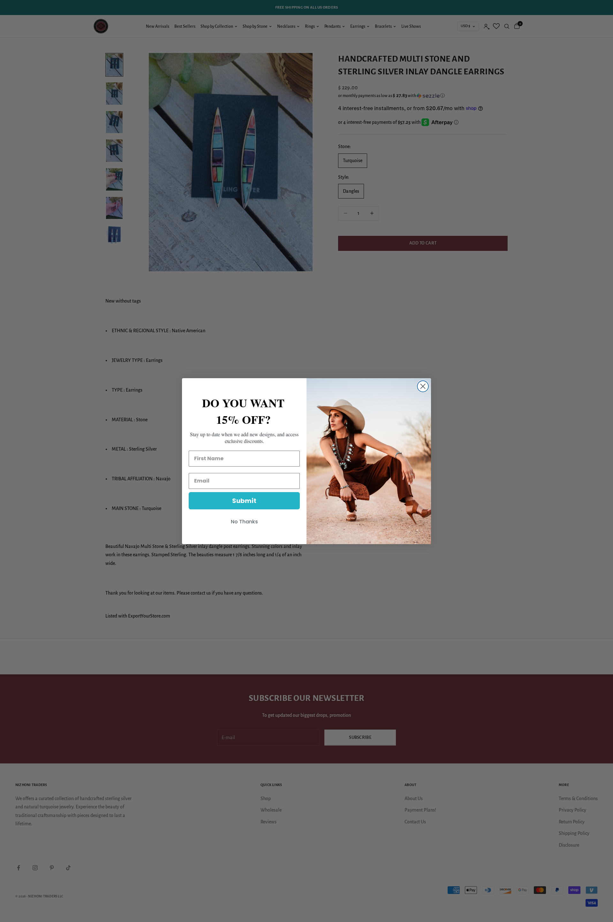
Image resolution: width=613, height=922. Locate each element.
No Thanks (244, 521)
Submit (244, 500)
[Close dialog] (422, 386)
